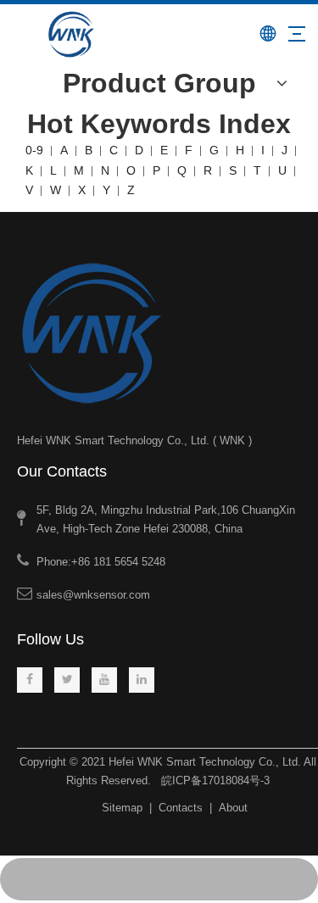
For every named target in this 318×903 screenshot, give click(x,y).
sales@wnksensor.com (93, 594)
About (233, 807)
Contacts (181, 807)
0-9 (34, 150)
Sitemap (122, 807)
